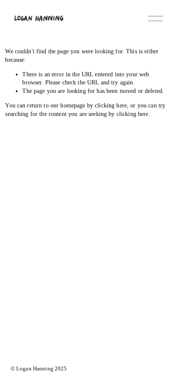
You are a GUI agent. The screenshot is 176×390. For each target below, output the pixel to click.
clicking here (111, 105)
